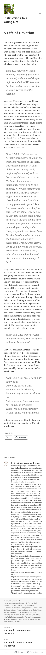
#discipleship (35, 619)
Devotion (17, 608)
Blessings (30, 605)
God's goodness (26, 608)
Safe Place (28, 615)
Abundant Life (8, 605)
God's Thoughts (17, 610)
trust (34, 617)
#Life (5, 622)
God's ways (28, 610)
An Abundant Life (20, 605)
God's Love (7, 610)
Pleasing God (8, 615)
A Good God (32, 603)
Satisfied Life (8, 617)
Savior (15, 617)
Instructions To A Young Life (15, 20)
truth (39, 617)
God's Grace (37, 608)
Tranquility (28, 617)
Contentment (8, 608)
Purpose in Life (19, 615)
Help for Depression (11, 612)
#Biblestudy (15, 619)
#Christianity (25, 619)
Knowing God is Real (28, 612)
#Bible (8, 619)
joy (20, 612)
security (21, 617)
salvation (36, 615)
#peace (10, 622)
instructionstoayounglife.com (14, 603)
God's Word (37, 610)
